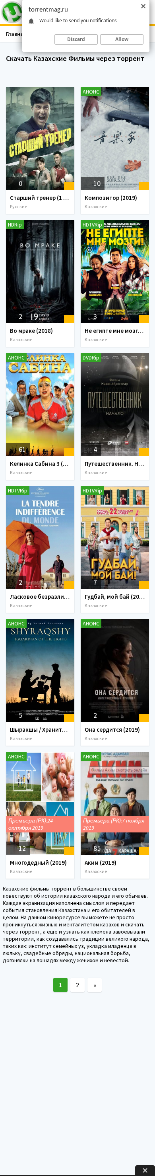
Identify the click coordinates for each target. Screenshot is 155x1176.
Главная (16, 33)
